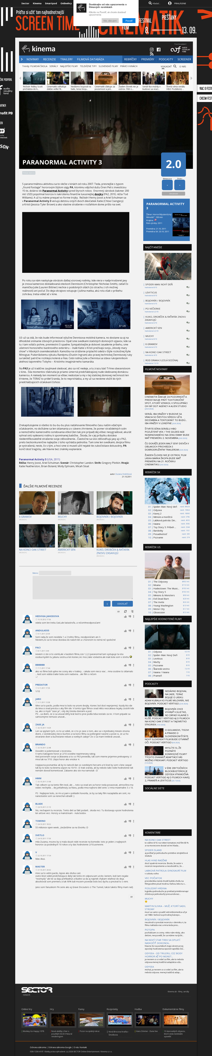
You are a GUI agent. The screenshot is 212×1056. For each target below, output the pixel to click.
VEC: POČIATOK (153, 878)
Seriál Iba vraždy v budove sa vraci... (151, 87)
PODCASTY (166, 59)
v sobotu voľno (152, 873)
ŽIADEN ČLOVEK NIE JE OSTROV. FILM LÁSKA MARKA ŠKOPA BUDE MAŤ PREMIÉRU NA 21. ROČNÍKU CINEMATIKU (165, 459)
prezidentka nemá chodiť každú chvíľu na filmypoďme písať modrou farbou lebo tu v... (165, 882)
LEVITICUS (151, 292)
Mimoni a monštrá (162, 516)
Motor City (159, 608)
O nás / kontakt (80, 1047)
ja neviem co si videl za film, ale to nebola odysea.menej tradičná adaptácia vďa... (164, 961)
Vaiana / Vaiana (161, 672)
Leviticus (158, 658)
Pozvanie (158, 537)
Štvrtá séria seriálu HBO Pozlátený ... (175, 87)
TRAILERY (66, 59)
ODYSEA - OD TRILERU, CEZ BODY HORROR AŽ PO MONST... (164, 955)
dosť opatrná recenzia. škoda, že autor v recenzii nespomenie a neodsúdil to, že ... (164, 864)
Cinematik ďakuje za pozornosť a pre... (105, 87)
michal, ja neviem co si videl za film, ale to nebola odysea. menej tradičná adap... (164, 971)
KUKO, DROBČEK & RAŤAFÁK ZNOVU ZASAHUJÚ (113, 551)
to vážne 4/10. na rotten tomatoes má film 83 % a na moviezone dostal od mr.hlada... (167, 844)
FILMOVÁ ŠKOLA (38, 66)
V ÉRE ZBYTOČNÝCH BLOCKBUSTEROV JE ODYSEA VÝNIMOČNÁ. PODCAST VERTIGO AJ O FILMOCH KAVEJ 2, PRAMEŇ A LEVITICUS (167, 774)
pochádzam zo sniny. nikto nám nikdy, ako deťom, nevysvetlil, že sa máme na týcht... (165, 934)
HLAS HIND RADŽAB (156, 860)
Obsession (159, 612)
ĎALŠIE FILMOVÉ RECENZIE (42, 486)
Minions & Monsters (164, 595)
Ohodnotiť (173, 193)
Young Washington (163, 605)
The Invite (158, 602)
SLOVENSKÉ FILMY (108, 66)
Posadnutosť (160, 534)
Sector (25, 3)
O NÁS (182, 66)
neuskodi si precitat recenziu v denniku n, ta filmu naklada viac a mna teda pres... (165, 924)
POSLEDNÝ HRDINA (156, 888)
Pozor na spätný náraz (89, 1031)
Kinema (37, 3)
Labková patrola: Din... (164, 520)
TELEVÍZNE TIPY (88, 66)
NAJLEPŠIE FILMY (69, 66)
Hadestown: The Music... (166, 588)
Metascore (167, 178)
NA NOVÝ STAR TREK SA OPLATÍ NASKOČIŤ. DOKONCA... (162, 941)
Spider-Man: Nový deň (165, 506)
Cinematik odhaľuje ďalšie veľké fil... (56, 87)
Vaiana (156, 523)
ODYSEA (149, 966)
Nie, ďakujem (110, 20)
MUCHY (62, 516)
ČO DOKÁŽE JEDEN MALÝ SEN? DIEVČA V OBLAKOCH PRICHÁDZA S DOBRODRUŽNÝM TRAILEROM (167, 446)
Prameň (157, 675)
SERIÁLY (54, 66)
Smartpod (51, 3)
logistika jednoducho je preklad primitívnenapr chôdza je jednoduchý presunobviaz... (167, 892)
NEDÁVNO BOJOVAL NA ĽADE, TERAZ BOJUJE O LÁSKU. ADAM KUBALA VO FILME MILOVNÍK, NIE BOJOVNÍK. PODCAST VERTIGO (167, 697)
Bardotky (158, 530)
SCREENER (184, 59)
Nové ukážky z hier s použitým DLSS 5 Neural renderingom (61, 1034)
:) (107, 603)
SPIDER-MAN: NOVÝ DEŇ (159, 284)
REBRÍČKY (130, 59)
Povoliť (129, 20)
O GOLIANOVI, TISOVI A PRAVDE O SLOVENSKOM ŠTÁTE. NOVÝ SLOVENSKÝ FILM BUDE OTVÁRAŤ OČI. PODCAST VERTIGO (167, 736)
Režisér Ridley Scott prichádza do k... (33, 87)
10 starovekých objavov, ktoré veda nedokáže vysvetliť (174, 1034)
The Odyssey (160, 581)
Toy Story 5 (159, 591)
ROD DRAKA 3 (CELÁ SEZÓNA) (161, 360)
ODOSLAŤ (122, 603)
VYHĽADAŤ (166, 66)
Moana (156, 585)
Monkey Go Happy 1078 (33, 1031)
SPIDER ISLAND (153, 850)
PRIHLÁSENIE (180, 3)
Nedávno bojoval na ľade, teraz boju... (81, 87)
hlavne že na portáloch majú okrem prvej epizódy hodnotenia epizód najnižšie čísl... (164, 947)
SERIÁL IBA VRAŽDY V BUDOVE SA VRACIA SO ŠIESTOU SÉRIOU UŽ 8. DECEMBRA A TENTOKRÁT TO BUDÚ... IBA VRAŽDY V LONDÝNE (166, 418)
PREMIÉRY (147, 59)
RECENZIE (49, 59)
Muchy (156, 661)
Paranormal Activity (55, 190)
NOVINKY (33, 59)
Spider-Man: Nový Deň (165, 655)
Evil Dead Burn (161, 598)
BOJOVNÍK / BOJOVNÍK (110, 516)
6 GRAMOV (25, 516)
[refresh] (125, 611)
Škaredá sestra (161, 668)
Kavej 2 (157, 513)
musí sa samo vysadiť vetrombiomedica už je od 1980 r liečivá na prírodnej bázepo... (166, 913)
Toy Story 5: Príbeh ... (164, 527)
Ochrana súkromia (38, 1047)
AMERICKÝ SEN (66, 549)
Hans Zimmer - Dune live (147, 1031)
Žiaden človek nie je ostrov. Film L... (128, 87)
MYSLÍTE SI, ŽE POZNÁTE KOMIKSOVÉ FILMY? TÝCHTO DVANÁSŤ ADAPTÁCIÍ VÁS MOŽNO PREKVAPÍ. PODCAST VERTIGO (166, 754)
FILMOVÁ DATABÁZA (90, 59)
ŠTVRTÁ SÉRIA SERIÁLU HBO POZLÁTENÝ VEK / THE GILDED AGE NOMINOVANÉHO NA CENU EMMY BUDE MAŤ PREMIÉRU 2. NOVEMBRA (167, 433)
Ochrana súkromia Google (60, 1047)
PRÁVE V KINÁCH (128, 66)
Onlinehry (66, 3)
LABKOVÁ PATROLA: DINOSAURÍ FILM (165, 870)
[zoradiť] (132, 611)
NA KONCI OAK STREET (32, 549)
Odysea (157, 510)
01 (118, 611)
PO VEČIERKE (152, 308)
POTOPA (150, 929)
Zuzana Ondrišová (123, 474)
